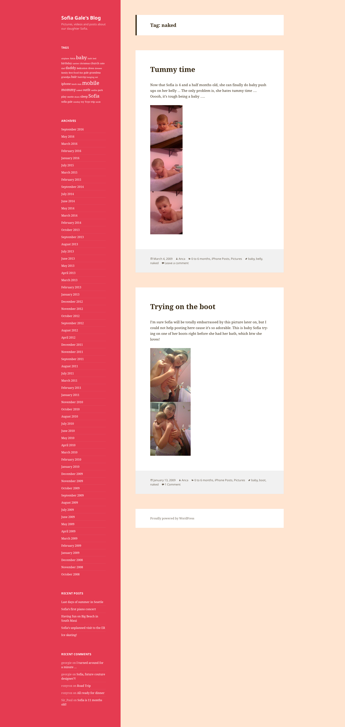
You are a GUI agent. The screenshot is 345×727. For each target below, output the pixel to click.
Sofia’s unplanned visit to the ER (83, 628)
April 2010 (68, 445)
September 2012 (72, 323)
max (79, 84)
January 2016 (70, 158)
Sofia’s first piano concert (78, 609)
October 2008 (70, 574)
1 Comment (173, 484)
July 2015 (67, 165)
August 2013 (69, 244)
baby (81, 57)
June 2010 (68, 431)
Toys (87, 101)
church (95, 63)
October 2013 (70, 230)
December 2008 (72, 560)
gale (86, 72)
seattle (70, 96)
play (63, 96)
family (64, 72)
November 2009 (72, 481)
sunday (76, 102)
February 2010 (71, 459)
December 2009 (72, 474)
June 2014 (68, 201)
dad (63, 68)
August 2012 (69, 330)
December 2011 (72, 345)
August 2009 (69, 503)
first (71, 72)
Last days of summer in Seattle (82, 602)
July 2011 (67, 373)
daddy (71, 67)
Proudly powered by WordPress (172, 518)
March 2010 (69, 452)
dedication (82, 68)
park (100, 90)
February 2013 (71, 287)
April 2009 (68, 531)
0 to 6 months (200, 259)
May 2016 (67, 137)
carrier (76, 63)
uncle (98, 102)
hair (74, 77)
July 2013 (67, 251)
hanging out (92, 77)
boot (262, 480)
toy (82, 101)
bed (94, 58)
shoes (77, 97)
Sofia (94, 96)
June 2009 (68, 517)
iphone (66, 84)
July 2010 (67, 424)
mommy (68, 89)
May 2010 (67, 438)
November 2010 (72, 402)
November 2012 (72, 309)
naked (79, 90)
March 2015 (69, 172)
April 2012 (68, 337)
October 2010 (70, 409)
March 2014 (69, 215)
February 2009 (71, 546)
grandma (95, 72)
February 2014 (71, 223)
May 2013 (67, 266)
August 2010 (69, 416)
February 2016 (71, 151)
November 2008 (72, 567)
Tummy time (172, 69)
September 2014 (72, 187)
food (76, 72)
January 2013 (70, 294)
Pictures (236, 259)
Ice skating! (69, 635)
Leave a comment (177, 263)
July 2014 (67, 194)
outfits (94, 90)
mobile (90, 82)
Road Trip (84, 686)
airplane (65, 58)
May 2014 (67, 208)
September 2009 (72, 495)
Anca (72, 58)
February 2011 (71, 388)
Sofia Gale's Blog (81, 17)
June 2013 (68, 259)
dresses (98, 68)
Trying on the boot (182, 306)
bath (90, 58)
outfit (86, 90)
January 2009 (70, 553)
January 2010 (70, 467)
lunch (74, 84)
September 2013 (72, 237)
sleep (84, 96)
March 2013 (69, 280)
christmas (85, 63)
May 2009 (67, 524)
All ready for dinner (91, 693)
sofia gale (67, 101)
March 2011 (69, 381)
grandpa (65, 77)
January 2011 (70, 395)
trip (93, 101)
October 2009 (70, 488)
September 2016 (72, 129)
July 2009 (67, 510)
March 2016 (69, 144)
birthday (66, 63)
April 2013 (68, 273)
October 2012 (70, 316)
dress (91, 68)
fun (81, 72)
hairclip (82, 77)
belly (259, 259)
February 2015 (71, 180)
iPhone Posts (220, 259)
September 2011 (72, 359)
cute (102, 63)
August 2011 (69, 366)
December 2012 (72, 302)
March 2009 (69, 538)
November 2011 (72, 352)
